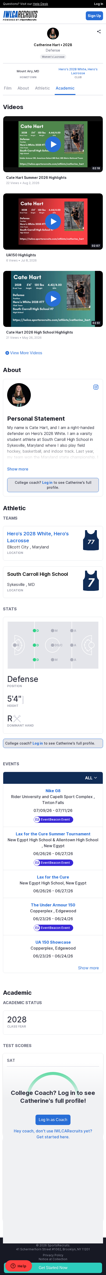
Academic (65, 88)
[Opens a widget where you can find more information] (18, 1266)
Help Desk (40, 4)
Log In (98, 4)
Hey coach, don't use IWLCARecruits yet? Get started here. (53, 1133)
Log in (47, 482)
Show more (17, 469)
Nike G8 (53, 790)
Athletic (42, 88)
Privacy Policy (53, 1255)
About (23, 88)
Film (8, 88)
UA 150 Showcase (53, 942)
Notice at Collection (53, 1259)
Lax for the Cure (53, 877)
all (88, 777)
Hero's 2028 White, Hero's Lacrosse (78, 71)
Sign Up (94, 16)
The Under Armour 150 (53, 904)
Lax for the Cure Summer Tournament (53, 833)
